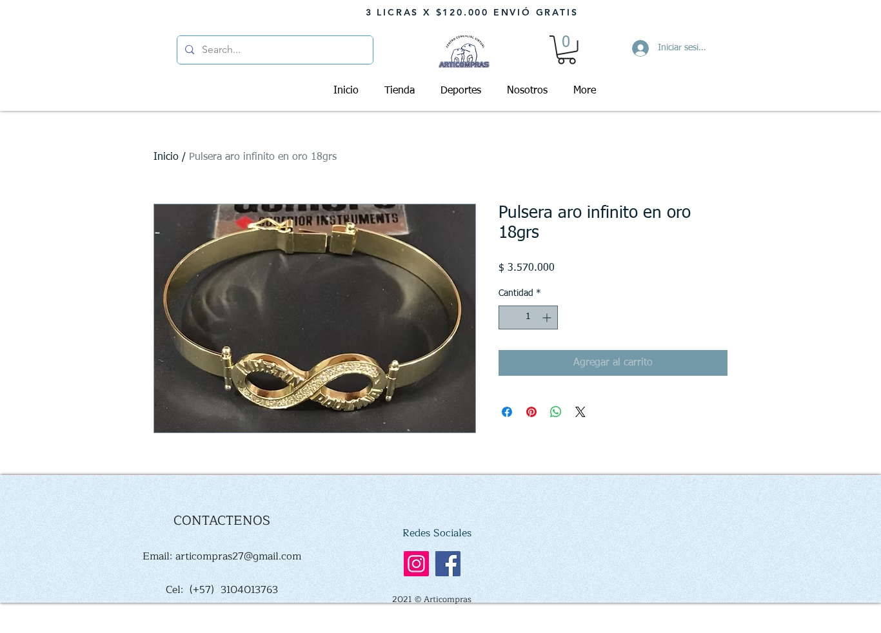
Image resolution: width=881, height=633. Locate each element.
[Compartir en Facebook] (507, 412)
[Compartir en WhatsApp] (556, 412)
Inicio (166, 157)
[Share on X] (580, 412)
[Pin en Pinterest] (531, 412)
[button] (566, 49)
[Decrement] (508, 317)
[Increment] (548, 317)
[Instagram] (416, 563)
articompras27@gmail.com (238, 556)
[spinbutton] (528, 317)
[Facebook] (447, 563)
